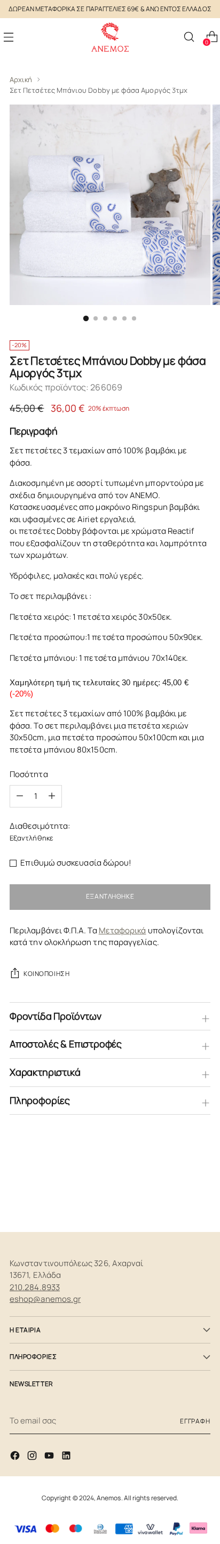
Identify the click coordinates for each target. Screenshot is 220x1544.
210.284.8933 (35, 1287)
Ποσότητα (29, 774)
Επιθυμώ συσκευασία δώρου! (75, 862)
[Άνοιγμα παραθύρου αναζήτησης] (189, 37)
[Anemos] (110, 37)
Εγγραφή (195, 1421)
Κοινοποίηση (46, 974)
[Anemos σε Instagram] (33, 1457)
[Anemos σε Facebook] (16, 1457)
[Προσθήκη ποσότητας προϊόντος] (19, 796)
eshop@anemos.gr (45, 1299)
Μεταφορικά (122, 930)
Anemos (109, 1498)
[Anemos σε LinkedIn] (67, 1457)
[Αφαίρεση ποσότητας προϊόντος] (51, 796)
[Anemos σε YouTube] (50, 1457)
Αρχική (21, 79)
